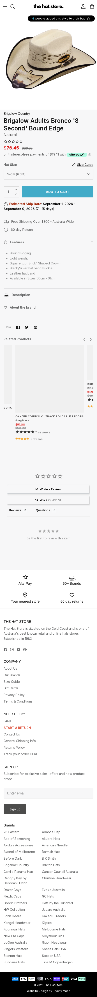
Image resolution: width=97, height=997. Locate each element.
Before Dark (13, 858)
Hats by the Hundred (57, 903)
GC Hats (48, 896)
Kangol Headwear (17, 923)
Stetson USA (51, 956)
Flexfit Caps (12, 896)
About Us (10, 668)
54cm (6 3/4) (16, 174)
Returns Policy (14, 747)
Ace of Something (17, 839)
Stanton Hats (13, 956)
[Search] (15, 6)
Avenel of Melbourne (19, 852)
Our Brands (12, 675)
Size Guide (12, 681)
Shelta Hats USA (54, 949)
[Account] (82, 6)
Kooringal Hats (14, 929)
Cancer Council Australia (60, 872)
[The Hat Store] (48, 6)
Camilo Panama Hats (19, 872)
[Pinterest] (25, 649)
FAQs (7, 721)
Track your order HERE (21, 754)
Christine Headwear (56, 878)
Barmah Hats (51, 852)
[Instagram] (12, 649)
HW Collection (14, 909)
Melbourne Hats (54, 929)
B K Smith (49, 858)
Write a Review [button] (50, 489)
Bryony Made (61, 991)
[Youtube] (18, 649)
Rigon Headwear (54, 942)
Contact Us (12, 734)
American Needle (55, 845)
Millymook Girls (53, 936)
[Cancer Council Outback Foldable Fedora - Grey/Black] (49, 379)
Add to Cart (57, 192)
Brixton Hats (51, 865)
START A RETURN (17, 728)
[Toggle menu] (5, 6)
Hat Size (10, 165)
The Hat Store (53, 985)
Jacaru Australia (53, 909)
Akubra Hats (51, 839)
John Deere (12, 916)
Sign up (14, 809)
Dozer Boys (12, 890)
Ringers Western (16, 949)
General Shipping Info (20, 741)
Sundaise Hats (14, 962)
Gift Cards (11, 688)
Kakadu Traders (54, 916)
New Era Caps (14, 936)
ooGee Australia (15, 942)
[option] (48, 61)
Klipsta (47, 923)
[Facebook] (5, 649)
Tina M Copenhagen (57, 962)
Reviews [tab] (15, 510)
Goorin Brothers (15, 903)
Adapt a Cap (51, 832)
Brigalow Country (17, 113)
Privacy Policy (14, 695)
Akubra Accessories (18, 845)
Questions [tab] (43, 510)
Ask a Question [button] (50, 500)
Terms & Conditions (18, 701)
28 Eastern (11, 832)
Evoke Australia (53, 890)
